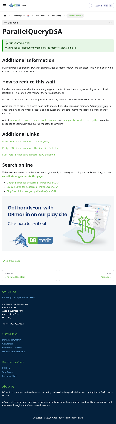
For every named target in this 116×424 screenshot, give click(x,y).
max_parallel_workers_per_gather (81, 120)
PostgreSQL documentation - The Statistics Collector (30, 148)
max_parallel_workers (45, 120)
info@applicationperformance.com (18, 297)
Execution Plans (9, 376)
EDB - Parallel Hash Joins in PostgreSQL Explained (28, 154)
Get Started (7, 343)
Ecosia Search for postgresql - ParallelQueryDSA (32, 186)
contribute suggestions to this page (22, 176)
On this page (11, 22)
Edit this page (13, 260)
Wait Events (7, 372)
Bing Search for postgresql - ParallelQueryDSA (31, 191)
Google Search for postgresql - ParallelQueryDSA (33, 182)
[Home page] (5, 16)
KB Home (6, 368)
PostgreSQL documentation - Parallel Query (25, 141)
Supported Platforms (12, 347)
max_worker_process (21, 120)
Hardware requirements (13, 351)
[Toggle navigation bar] (4, 6)
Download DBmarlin (11, 339)
